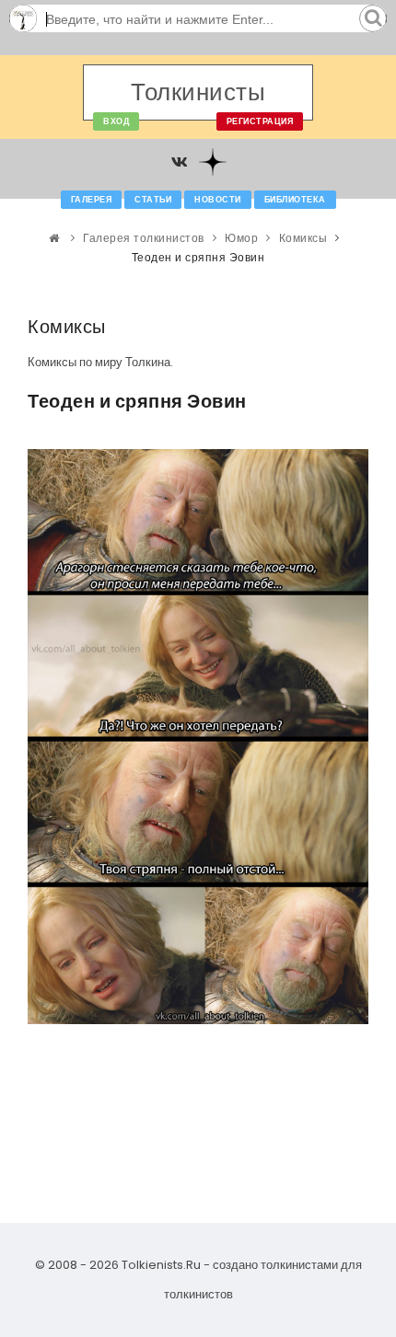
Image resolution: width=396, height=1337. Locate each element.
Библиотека (295, 199)
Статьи (152, 199)
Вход (116, 121)
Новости (217, 199)
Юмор (241, 238)
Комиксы (303, 238)
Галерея (91, 199)
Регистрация (260, 121)
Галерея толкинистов (143, 238)
